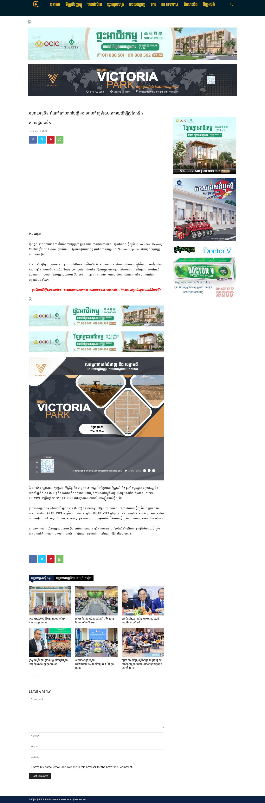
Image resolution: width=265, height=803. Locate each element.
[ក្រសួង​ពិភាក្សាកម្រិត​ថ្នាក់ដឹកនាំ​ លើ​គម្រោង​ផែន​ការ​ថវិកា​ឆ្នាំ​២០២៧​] (96, 600)
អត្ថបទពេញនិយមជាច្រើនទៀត (73, 578)
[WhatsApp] (59, 140)
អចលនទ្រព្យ (137, 4)
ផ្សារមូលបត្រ (115, 4)
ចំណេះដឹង (190, 4)
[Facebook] (33, 140)
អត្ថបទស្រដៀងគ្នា (41, 578)
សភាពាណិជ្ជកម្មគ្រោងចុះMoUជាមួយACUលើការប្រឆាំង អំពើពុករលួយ (94, 664)
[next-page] (37, 675)
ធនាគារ (55, 4)
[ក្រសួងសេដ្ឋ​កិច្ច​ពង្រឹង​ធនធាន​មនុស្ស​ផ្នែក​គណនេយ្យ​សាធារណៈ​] (50, 600)
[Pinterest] (51, 140)
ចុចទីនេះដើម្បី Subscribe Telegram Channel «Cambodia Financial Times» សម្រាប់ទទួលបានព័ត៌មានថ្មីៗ (96, 290)
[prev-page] (31, 675)
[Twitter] (42, 140)
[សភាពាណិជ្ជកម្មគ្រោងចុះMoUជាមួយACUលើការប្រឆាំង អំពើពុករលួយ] (96, 642)
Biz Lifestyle (169, 4)
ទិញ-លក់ (209, 4)
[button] (231, 5)
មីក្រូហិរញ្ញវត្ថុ (74, 4)
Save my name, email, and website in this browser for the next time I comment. (83, 767)
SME (153, 4)
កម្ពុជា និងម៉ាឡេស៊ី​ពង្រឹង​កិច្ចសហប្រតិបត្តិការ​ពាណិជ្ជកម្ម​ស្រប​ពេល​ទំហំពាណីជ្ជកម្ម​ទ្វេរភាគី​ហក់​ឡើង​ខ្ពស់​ (142, 664)
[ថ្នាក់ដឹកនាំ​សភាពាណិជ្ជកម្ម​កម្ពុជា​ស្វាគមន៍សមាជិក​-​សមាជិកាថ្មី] (143, 600)
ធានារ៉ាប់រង (94, 4)
